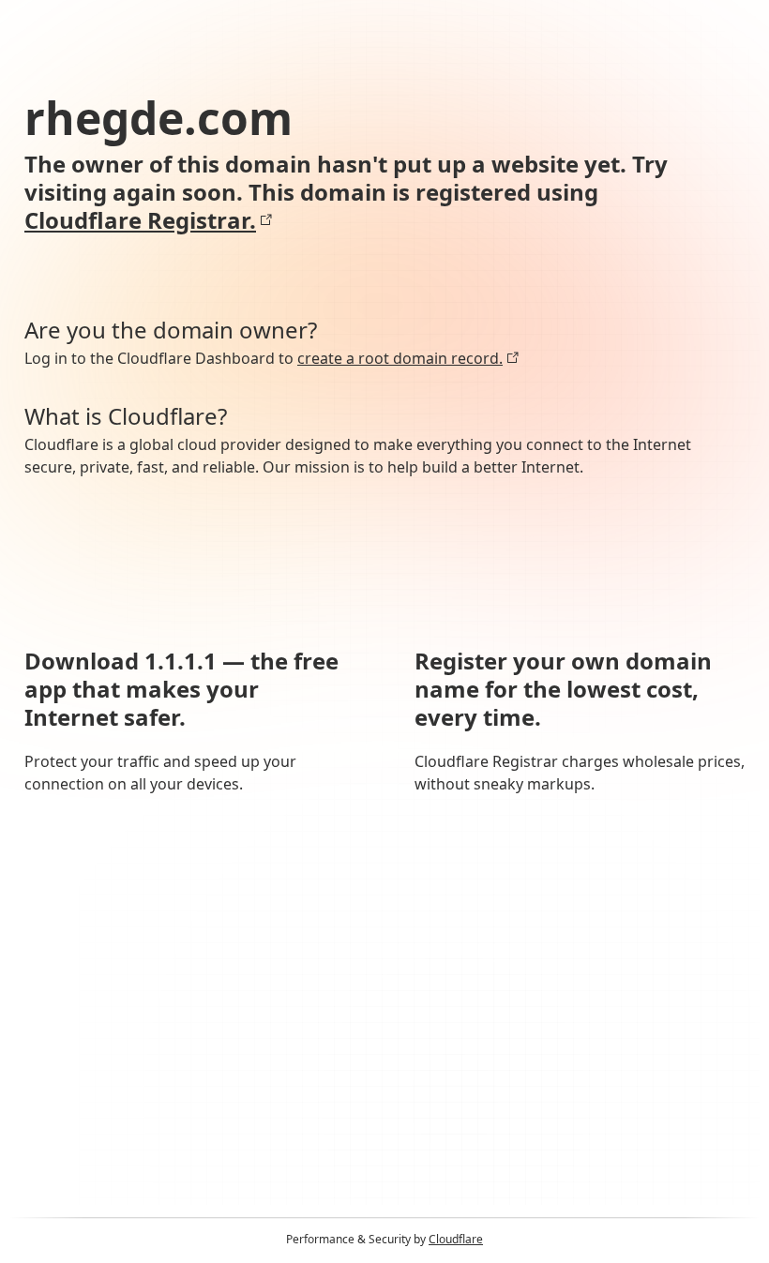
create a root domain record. (400, 358)
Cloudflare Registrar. (140, 220)
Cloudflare (456, 1239)
